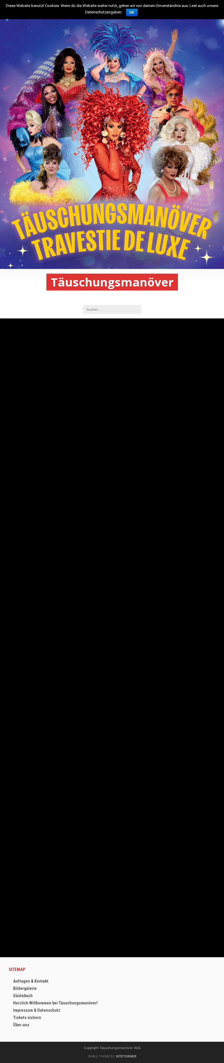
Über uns (21, 1024)
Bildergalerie (25, 988)
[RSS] (117, 297)
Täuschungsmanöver (112, 282)
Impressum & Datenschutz (36, 1010)
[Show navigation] (7, 278)
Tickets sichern (27, 1017)
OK (131, 12)
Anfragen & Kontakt (30, 981)
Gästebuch (23, 995)
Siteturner (126, 1056)
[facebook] (107, 297)
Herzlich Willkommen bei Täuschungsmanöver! (55, 1003)
